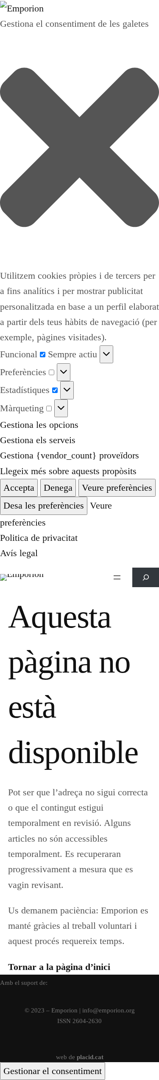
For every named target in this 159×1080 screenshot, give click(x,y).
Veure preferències (117, 487)
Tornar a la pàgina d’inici (59, 966)
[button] (79, 149)
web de (79, 1056)
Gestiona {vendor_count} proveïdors (69, 455)
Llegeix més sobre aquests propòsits (68, 471)
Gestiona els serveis (37, 440)
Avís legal (19, 553)
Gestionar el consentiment (52, 1071)
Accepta (18, 487)
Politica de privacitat (39, 537)
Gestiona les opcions (39, 424)
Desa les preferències (43, 505)
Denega (58, 487)
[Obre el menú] (117, 577)
